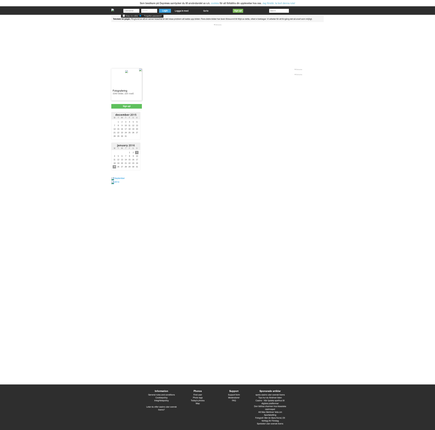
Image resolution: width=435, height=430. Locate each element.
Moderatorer (234, 397)
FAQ (234, 400)
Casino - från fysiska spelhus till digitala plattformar (270, 402)
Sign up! (238, 11)
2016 (126, 145)
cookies (215, 3)
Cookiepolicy (161, 397)
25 (114, 167)
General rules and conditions (161, 394)
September (120, 178)
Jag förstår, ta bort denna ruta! (278, 3)
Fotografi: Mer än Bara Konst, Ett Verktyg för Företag (270, 419)
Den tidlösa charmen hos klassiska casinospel (270, 407)
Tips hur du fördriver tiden (270, 397)
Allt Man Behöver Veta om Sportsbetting (270, 413)
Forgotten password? (153, 15)
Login (165, 11)
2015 (125, 115)
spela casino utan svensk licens (270, 394)
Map (198, 403)
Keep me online (131, 15)
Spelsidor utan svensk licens (270, 423)
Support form (234, 394)
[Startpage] (112, 9)
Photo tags (198, 397)
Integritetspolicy (161, 400)
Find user (197, 394)
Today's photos (198, 400)
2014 (117, 181)
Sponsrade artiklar (270, 391)
